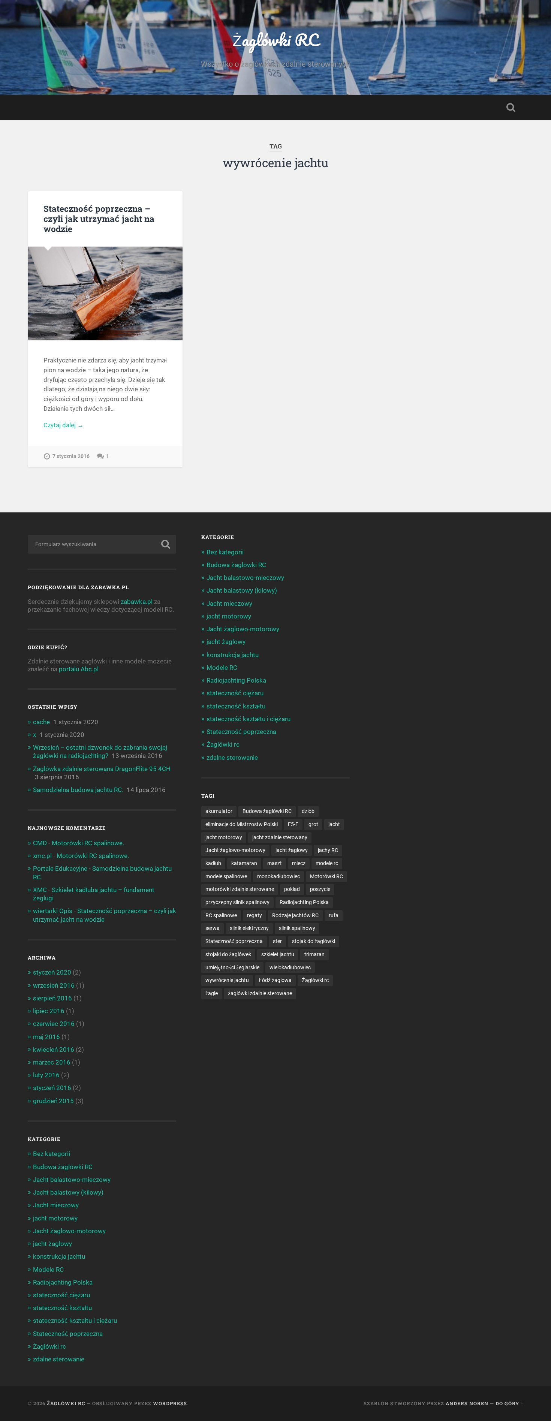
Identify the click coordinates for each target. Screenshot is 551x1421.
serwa (212, 928)
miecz (298, 863)
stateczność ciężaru (61, 1295)
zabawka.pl (137, 601)
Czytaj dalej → (63, 425)
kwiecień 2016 (53, 1049)
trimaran (314, 954)
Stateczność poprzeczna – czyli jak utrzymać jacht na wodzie (98, 218)
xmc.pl (42, 855)
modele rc (327, 863)
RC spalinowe (221, 915)
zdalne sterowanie (58, 1359)
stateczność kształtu (62, 1308)
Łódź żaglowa (275, 980)
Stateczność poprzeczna (68, 1333)
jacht (334, 824)
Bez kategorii (51, 1153)
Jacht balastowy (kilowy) (68, 1192)
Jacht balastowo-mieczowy (72, 1179)
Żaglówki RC (275, 39)
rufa (333, 915)
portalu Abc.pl (79, 669)
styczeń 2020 (52, 972)
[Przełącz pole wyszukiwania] (511, 107)
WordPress (170, 1403)
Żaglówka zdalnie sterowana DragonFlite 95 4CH (102, 769)
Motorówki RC (326, 876)
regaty (254, 915)
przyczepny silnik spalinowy (237, 902)
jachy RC (328, 850)
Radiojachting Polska (63, 1282)
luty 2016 (46, 1075)
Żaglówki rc (49, 1346)
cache (41, 722)
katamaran (244, 863)
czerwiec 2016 (54, 1023)
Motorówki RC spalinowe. (88, 843)
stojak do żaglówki (313, 941)
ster (277, 941)
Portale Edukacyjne (60, 868)
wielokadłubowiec (290, 967)
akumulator (218, 811)
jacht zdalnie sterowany (279, 837)
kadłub (213, 863)
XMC (40, 890)
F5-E (293, 824)
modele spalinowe (226, 876)
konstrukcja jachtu (59, 1256)
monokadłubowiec (278, 876)
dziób (308, 811)
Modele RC (48, 1269)
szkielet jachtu (277, 954)
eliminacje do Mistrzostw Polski (241, 824)
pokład (292, 889)
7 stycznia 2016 (71, 456)
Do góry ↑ (510, 1403)
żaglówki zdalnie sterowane (260, 993)
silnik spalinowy (297, 928)
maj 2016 (46, 1037)
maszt (274, 863)
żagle (211, 993)
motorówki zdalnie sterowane (239, 889)
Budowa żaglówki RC (63, 1167)
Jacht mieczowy (56, 1205)
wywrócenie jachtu (227, 980)
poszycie (320, 889)
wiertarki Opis (52, 911)
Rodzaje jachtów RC (295, 915)
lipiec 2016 (48, 1011)
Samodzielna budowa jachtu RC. (78, 790)
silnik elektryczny (249, 928)
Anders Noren (467, 1403)
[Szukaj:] (102, 544)
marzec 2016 (51, 1062)
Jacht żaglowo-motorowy (69, 1231)
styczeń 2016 (52, 1088)
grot (313, 824)
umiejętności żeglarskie (232, 967)
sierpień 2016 (52, 998)
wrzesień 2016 (54, 985)
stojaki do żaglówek (228, 954)
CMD (40, 843)
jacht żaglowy (52, 1243)
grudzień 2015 (53, 1101)
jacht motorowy (55, 1218)
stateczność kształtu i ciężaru (75, 1320)
